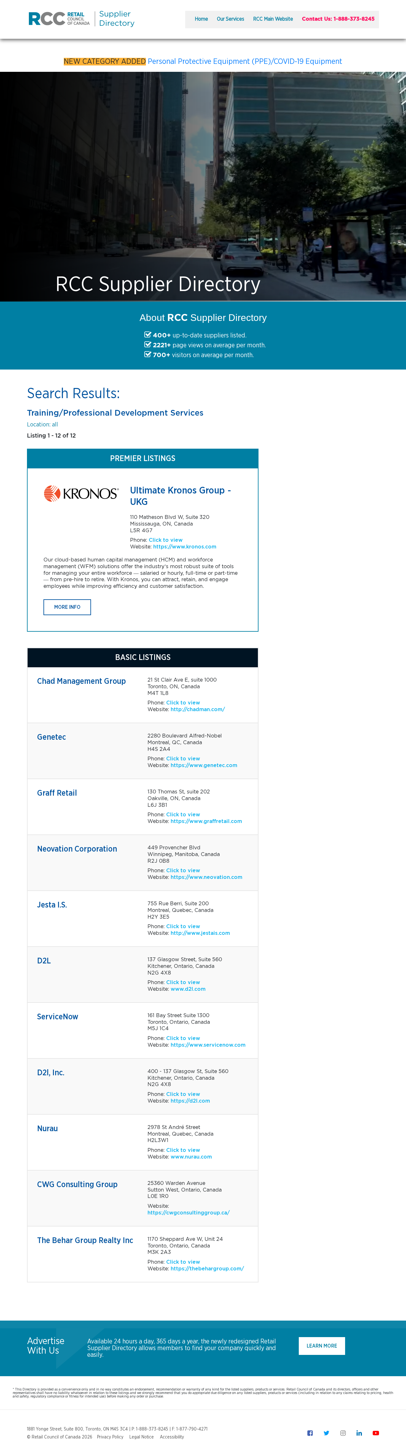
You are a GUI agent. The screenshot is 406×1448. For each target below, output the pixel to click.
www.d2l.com (188, 989)
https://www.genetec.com (204, 765)
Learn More (322, 1346)
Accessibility (172, 1437)
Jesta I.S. (52, 905)
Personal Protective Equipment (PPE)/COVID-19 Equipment (245, 61)
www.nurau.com (191, 1157)
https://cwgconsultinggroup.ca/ (188, 1213)
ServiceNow (57, 1017)
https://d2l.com (190, 1101)
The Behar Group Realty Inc (85, 1241)
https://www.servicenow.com (208, 1045)
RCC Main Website (273, 19)
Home (201, 19)
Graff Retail (57, 793)
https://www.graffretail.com (206, 821)
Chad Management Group (81, 681)
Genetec (51, 737)
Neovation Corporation (77, 849)
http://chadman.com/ (198, 709)
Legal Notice (141, 1437)
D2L (44, 961)
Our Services (230, 19)
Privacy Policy (110, 1437)
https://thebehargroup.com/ (207, 1269)
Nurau (47, 1129)
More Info (67, 607)
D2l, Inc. (50, 1073)
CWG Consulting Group (77, 1185)
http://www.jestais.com (200, 933)
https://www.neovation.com (206, 877)
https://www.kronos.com (184, 547)
